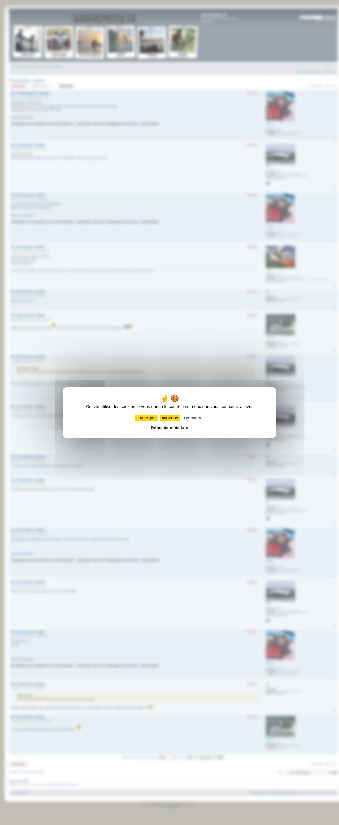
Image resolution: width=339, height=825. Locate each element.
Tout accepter (146, 418)
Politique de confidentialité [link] (169, 427)
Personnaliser (193, 418)
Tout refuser (170, 418)
